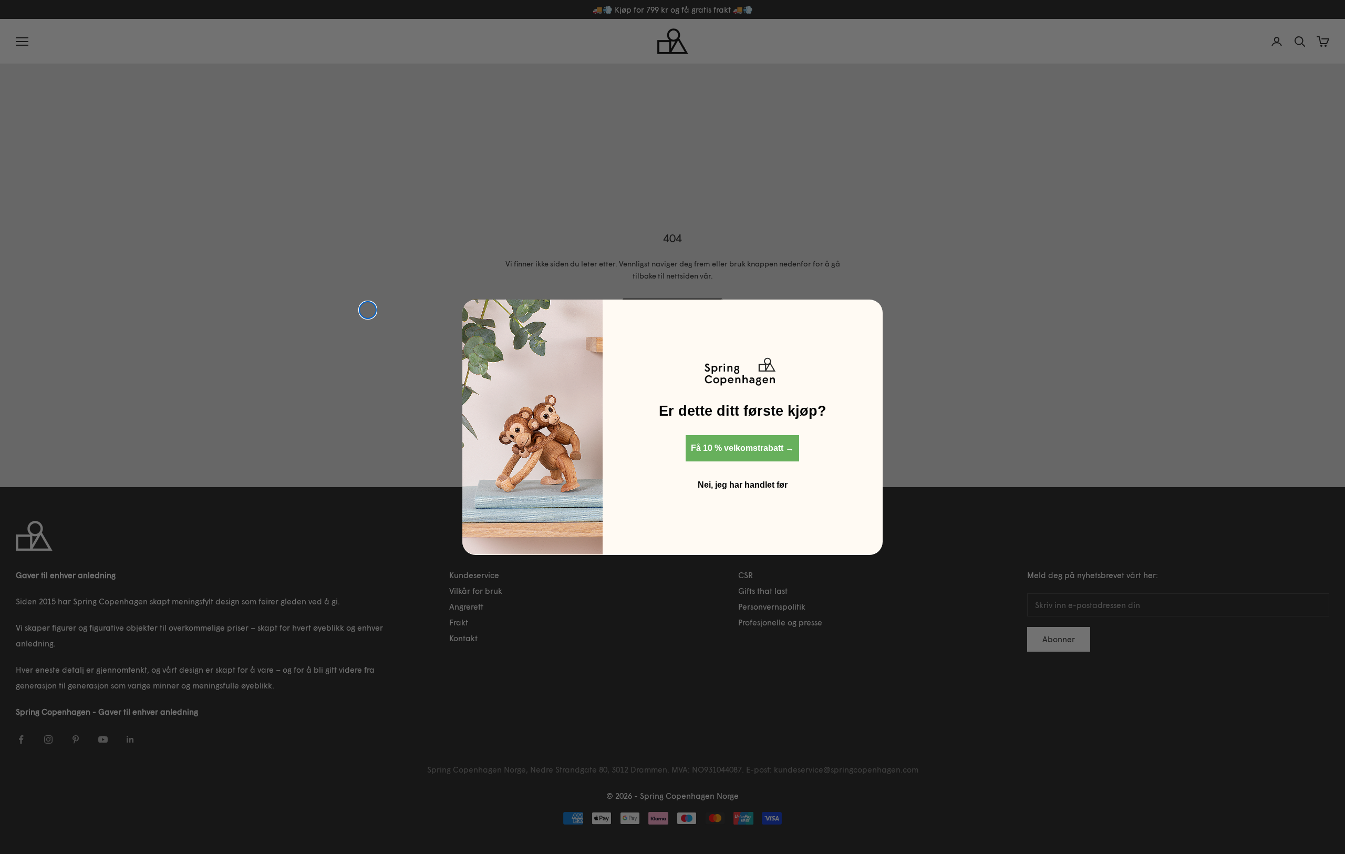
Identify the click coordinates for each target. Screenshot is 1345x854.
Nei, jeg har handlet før (743, 484)
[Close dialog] (367, 310)
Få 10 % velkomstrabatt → (742, 447)
